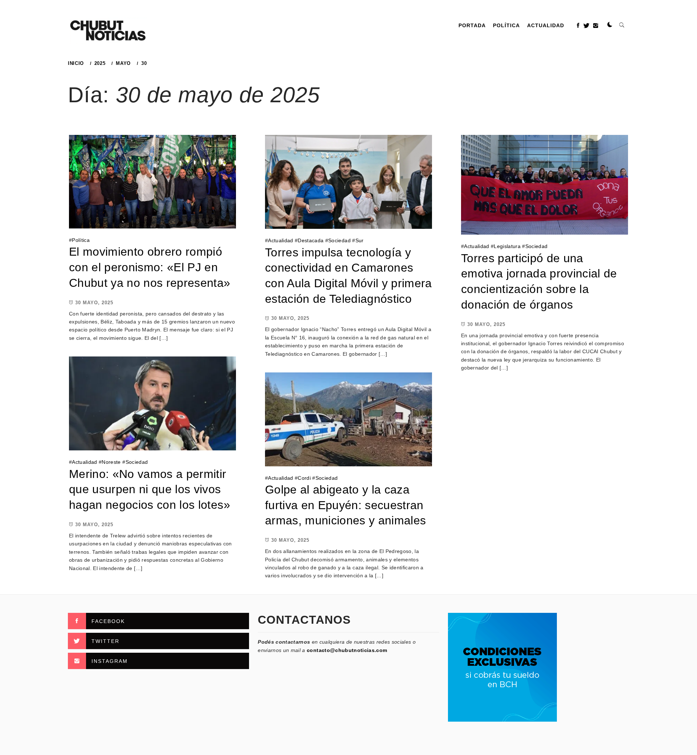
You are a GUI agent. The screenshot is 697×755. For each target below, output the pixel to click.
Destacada (310, 240)
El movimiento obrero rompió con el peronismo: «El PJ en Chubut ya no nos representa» (150, 267)
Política (506, 25)
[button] (609, 25)
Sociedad (339, 240)
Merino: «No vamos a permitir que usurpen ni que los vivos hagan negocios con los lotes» (149, 489)
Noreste (111, 462)
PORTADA (472, 25)
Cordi (304, 478)
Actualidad (545, 25)
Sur (359, 240)
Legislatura (507, 246)
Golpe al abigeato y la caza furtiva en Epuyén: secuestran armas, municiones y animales (345, 505)
